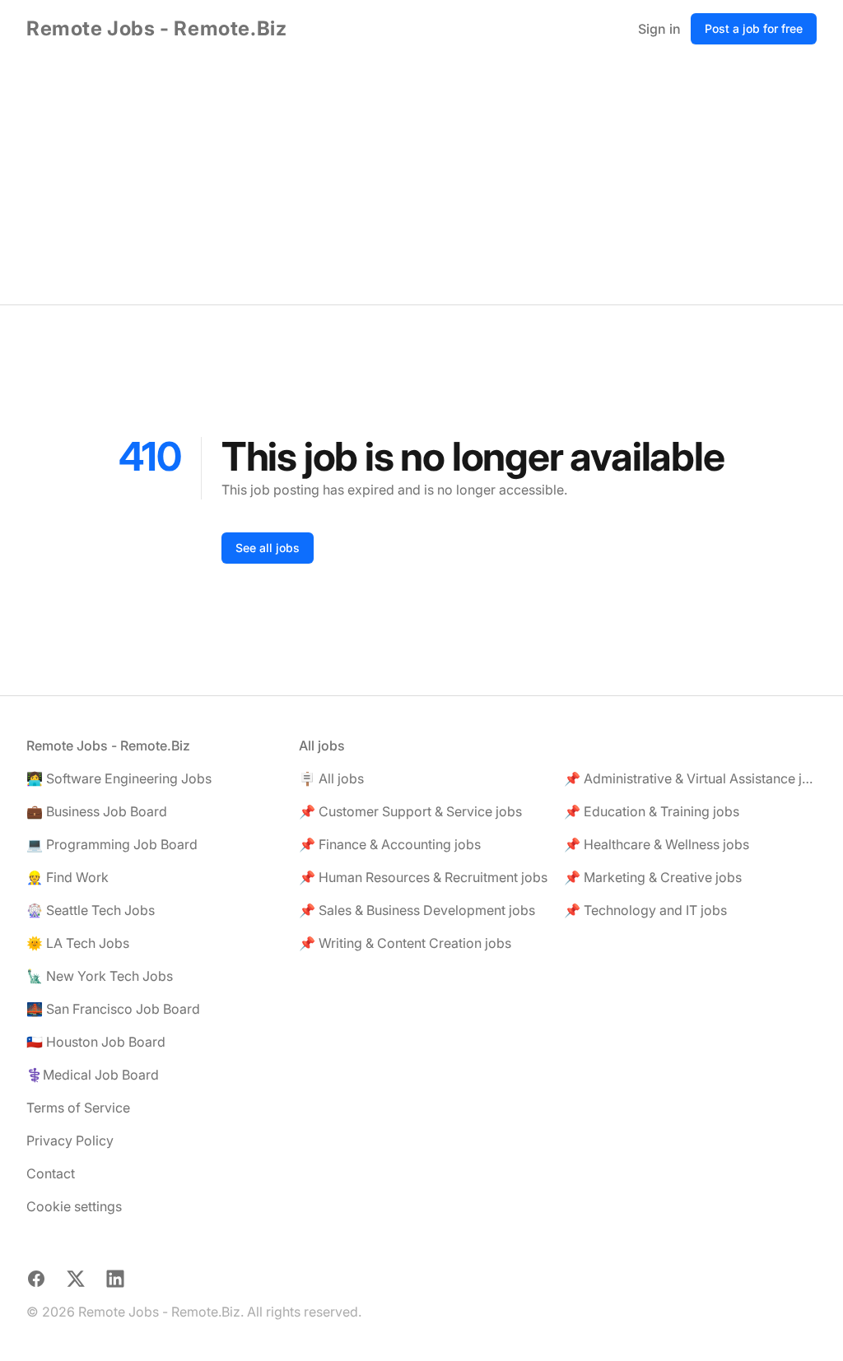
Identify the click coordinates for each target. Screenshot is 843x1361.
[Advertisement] (421, 181)
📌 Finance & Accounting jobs (390, 844)
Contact (50, 1173)
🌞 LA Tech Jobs (77, 943)
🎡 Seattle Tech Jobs (90, 910)
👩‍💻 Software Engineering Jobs (119, 778)
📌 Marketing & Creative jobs (653, 877)
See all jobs (267, 548)
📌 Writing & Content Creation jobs (405, 943)
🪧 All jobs (331, 778)
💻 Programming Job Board (112, 844)
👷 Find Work (67, 877)
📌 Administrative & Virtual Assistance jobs (690, 778)
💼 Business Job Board (96, 811)
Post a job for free (754, 28)
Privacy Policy (70, 1140)
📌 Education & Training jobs (651, 811)
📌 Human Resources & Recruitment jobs (423, 877)
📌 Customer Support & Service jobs (410, 811)
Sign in (659, 29)
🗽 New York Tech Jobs (99, 976)
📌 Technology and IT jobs (645, 910)
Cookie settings (74, 1206)
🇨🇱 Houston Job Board (95, 1042)
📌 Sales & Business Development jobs (417, 910)
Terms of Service (78, 1107)
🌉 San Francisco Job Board (113, 1009)
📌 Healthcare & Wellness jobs (656, 844)
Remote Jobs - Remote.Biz (156, 28)
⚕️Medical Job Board (92, 1074)
